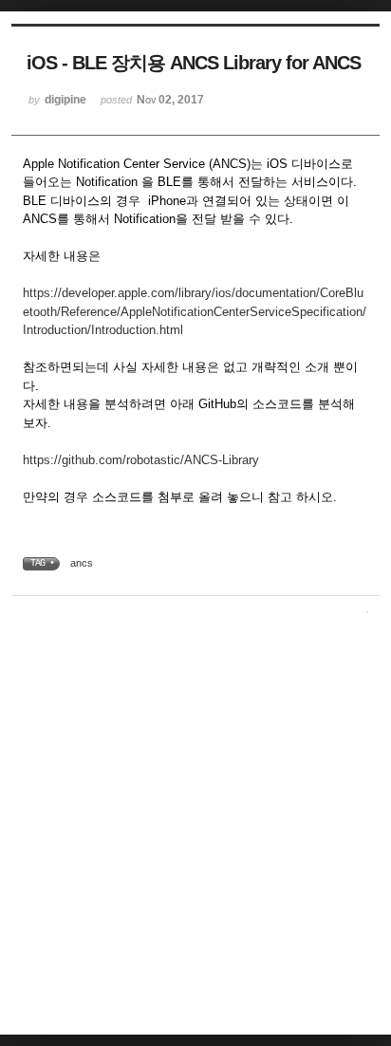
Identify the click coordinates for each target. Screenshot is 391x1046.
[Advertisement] (195, 827)
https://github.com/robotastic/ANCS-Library (141, 460)
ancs (81, 563)
